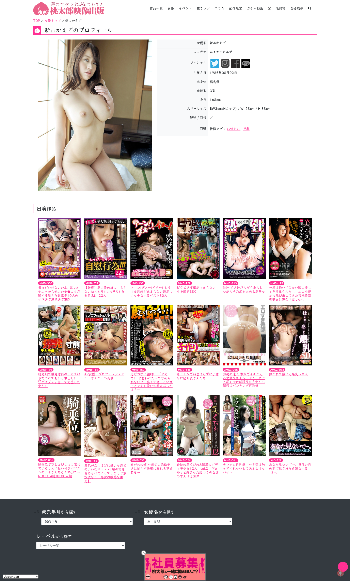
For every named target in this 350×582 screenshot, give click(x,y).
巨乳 (246, 128)
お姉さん (233, 128)
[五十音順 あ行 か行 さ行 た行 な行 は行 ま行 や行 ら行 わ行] (188, 521)
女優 (171, 8)
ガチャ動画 (255, 8)
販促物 (280, 8)
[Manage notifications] (340, 573)
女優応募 (296, 8)
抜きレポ (203, 8)
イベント (185, 8)
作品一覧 (156, 8)
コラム (219, 8)
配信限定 (235, 8)
